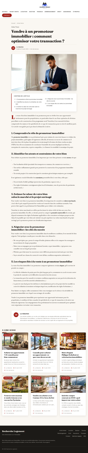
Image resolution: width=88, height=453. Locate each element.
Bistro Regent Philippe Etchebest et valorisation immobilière (72, 355)
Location (24, 11)
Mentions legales (77, 436)
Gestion (32, 11)
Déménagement (50, 11)
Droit (59, 11)
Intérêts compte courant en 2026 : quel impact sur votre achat (71, 398)
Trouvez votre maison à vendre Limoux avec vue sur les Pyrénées (13, 398)
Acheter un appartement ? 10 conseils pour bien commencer (14, 355)
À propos (76, 11)
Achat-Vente (14, 11)
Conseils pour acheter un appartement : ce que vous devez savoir (42, 355)
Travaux (40, 11)
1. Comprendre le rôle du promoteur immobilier (29, 99)
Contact (7, 15)
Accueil (5, 11)
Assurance (67, 11)
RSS (85, 436)
